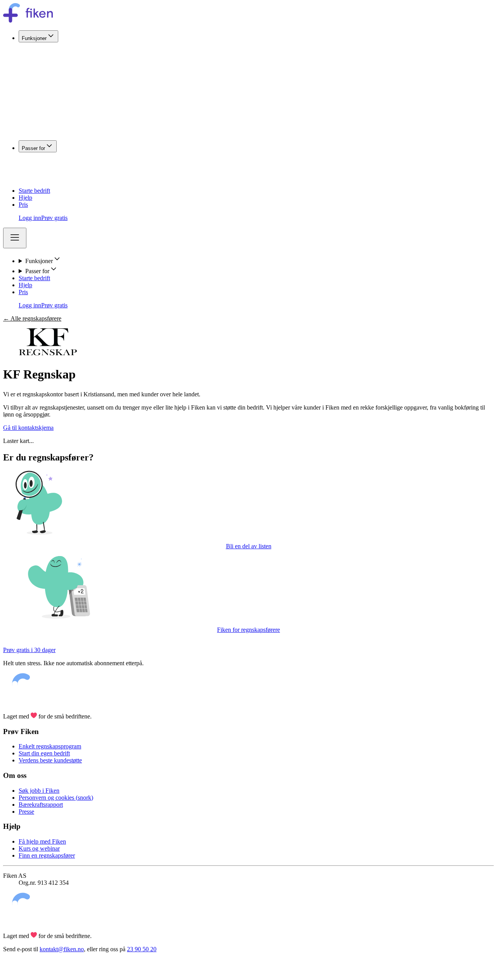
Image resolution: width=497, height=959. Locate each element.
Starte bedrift (34, 190)
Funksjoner (34, 38)
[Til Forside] (28, 20)
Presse (26, 811)
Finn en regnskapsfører (47, 855)
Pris (23, 204)
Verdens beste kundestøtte (50, 760)
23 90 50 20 (141, 949)
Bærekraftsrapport (41, 804)
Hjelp (25, 197)
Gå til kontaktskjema (28, 427)
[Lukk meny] (14, 238)
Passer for (33, 148)
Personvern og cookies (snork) (56, 797)
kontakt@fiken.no (62, 949)
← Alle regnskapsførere (32, 318)
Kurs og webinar (39, 848)
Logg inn (30, 217)
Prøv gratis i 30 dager (29, 650)
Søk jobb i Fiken (39, 790)
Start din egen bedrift (44, 753)
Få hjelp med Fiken (42, 841)
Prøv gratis (54, 217)
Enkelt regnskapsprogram (50, 746)
